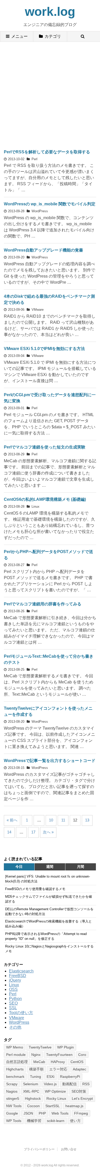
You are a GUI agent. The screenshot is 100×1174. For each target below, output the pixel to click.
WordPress (40, 211)
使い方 (75, 1121)
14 (9, 832)
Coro (82, 1055)
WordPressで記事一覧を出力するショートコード (49, 760)
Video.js (50, 1084)
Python (15, 998)
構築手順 (36, 1069)
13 (87, 820)
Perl (34, 159)
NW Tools (14, 1106)
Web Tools (60, 1113)
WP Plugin (65, 1047)
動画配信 (69, 1084)
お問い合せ (68, 1149)
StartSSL (52, 1106)
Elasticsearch (21, 971)
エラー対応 (58, 1069)
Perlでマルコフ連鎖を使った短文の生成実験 (44, 447)
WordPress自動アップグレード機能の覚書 (43, 250)
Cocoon (33, 1106)
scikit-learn (55, 1121)
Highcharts (15, 1069)
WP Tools (13, 1121)
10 (51, 820)
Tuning (35, 1077)
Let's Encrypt (82, 1098)
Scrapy (11, 1084)
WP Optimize (55, 1091)
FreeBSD (17, 975)
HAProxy (58, 1062)
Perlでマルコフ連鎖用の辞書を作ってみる (42, 604)
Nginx (36, 1055)
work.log (50, 11)
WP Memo (14, 1047)
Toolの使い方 (21, 1012)
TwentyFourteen (59, 1055)
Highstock (33, 1098)
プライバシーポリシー (39, 1149)
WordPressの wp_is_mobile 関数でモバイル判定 (49, 204)
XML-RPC (31, 1091)
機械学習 (34, 1121)
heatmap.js (74, 1106)
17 (33, 832)
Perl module (16, 1055)
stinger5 (12, 1098)
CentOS (77, 1062)
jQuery (15, 980)
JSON (28, 1113)
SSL (13, 1008)
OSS (13, 989)
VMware (38, 309)
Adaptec (79, 1069)
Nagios (11, 1091)
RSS (85, 1084)
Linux (35, 506)
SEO (13, 1003)
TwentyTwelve (40, 1047)
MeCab (39, 1062)
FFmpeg (81, 1113)
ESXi (50, 1077)
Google (12, 1113)
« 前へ (12, 820)
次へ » (48, 832)
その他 (15, 1027)
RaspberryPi (70, 1077)
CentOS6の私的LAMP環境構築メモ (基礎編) (45, 499)
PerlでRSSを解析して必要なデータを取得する (47, 152)
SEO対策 (79, 1091)
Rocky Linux (56, 1098)
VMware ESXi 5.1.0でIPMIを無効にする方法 (44, 348)
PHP (42, 1113)
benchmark (15, 1077)
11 (63, 820)
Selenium (30, 1084)
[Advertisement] (50, 94)
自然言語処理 (17, 1062)
